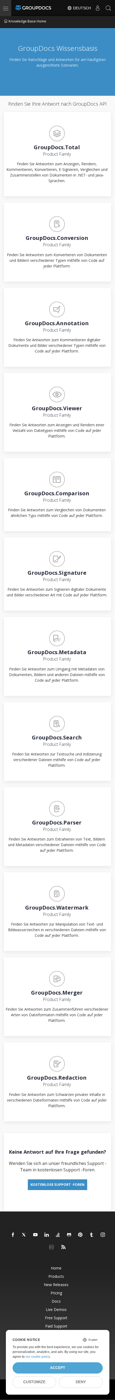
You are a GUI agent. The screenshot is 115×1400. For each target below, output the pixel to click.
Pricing (56, 1292)
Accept (57, 1368)
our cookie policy (37, 1357)
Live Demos (56, 1309)
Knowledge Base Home (27, 21)
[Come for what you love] (91, 1235)
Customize (34, 1382)
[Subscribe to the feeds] (63, 1247)
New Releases (56, 1284)
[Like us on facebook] (13, 1235)
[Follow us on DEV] (52, 1247)
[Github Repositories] (69, 1235)
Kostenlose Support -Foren (57, 1184)
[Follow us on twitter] (24, 1235)
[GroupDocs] (33, 8)
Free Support (56, 1317)
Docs (56, 1301)
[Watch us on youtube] (35, 1235)
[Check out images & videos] (102, 1235)
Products (56, 1276)
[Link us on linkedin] (46, 1235)
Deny (81, 1382)
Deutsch (81, 8)
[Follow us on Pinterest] (80, 1235)
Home (56, 1268)
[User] (97, 8)
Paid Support (56, 1326)
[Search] (108, 8)
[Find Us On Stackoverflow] (58, 1235)
